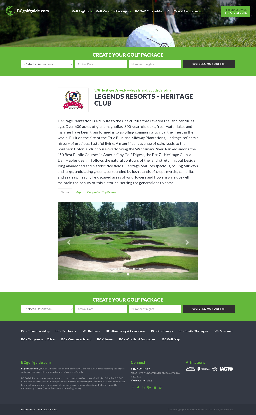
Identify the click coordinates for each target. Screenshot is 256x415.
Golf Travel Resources (183, 11)
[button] (68, 241)
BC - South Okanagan (193, 331)
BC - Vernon (105, 339)
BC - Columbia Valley (35, 331)
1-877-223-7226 (236, 11)
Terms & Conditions (47, 409)
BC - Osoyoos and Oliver (38, 339)
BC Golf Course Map (149, 11)
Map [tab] (78, 192)
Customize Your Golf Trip (208, 63)
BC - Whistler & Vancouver (137, 339)
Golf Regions (81, 11)
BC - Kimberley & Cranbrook (125, 331)
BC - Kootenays (162, 331)
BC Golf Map (171, 339)
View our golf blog (141, 380)
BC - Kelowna (91, 331)
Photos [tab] (65, 192)
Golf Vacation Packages (112, 11)
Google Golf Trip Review (101, 192)
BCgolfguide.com (30, 368)
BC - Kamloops (65, 331)
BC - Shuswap (223, 331)
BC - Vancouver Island (76, 339)
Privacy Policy (28, 409)
